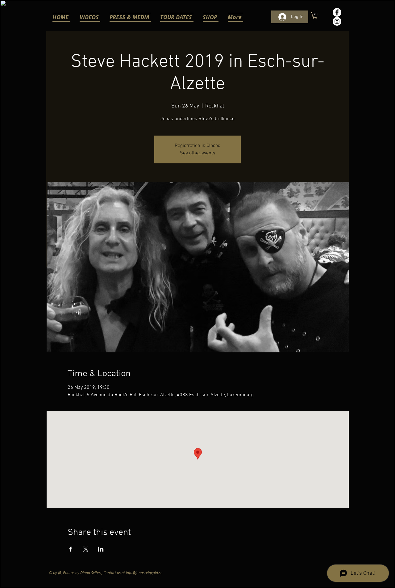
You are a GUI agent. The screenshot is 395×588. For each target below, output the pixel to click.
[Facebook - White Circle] (337, 12)
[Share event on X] (86, 549)
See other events (197, 153)
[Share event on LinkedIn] (101, 549)
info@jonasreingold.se (144, 572)
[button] (314, 15)
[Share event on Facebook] (70, 549)
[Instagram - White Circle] (337, 21)
